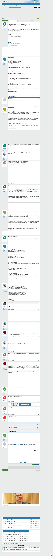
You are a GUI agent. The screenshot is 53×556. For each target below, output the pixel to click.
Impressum (15, 551)
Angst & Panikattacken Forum (11, 543)
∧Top (51, 555)
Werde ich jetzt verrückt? (9, 519)
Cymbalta (9, 42)
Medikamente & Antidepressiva (18, 543)
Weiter (38, 464)
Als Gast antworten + (5, 20)
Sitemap (32, 551)
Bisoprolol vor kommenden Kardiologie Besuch (13, 532)
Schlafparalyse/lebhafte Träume (10, 521)
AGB (24, 551)
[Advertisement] (24, 316)
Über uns (12, 551)
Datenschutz (17, 551)
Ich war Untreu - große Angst (10, 523)
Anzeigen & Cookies (22, 551)
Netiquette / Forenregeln (28, 551)
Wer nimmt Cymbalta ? (8, 19)
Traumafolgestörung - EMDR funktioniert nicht (13, 527)
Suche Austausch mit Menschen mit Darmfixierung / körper (15, 534)
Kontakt (10, 551)
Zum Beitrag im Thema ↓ (12, 96)
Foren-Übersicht (5, 543)
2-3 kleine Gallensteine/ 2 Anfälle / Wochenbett (13, 525)
